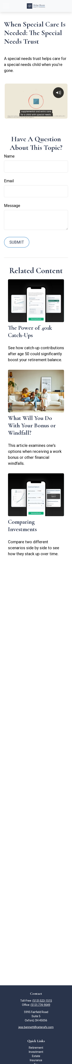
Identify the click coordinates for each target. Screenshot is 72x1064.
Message (12, 205)
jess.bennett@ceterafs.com (36, 1027)
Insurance (36, 1060)
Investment (36, 1051)
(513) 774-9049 (40, 1004)
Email (9, 180)
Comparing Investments (22, 525)
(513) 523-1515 (42, 1000)
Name (9, 156)
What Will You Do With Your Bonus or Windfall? (32, 425)
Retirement (36, 1047)
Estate (36, 1056)
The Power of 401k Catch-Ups (30, 331)
